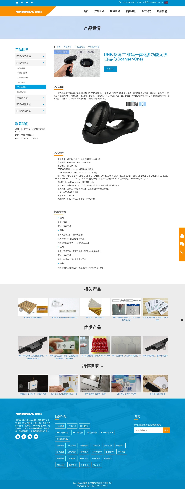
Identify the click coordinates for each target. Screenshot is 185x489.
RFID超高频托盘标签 (33, 317)
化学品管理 (97, 452)
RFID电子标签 (23, 56)
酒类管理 (84, 452)
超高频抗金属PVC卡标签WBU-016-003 (157, 318)
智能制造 (60, 445)
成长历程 (61, 464)
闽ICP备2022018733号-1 (97, 485)
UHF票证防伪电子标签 (126, 393)
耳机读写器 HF (22, 73)
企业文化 (84, 464)
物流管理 (72, 445)
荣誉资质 (73, 464)
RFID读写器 (22, 62)
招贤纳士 (96, 464)
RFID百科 (84, 426)
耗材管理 (110, 452)
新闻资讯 (131, 11)
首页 (86, 11)
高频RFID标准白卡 (157, 393)
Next (164, 310)
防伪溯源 (60, 452)
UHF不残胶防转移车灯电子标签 (64, 317)
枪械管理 (60, 458)
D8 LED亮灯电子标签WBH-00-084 (95, 355)
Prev (21, 310)
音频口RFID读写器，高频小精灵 (33, 393)
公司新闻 (60, 426)
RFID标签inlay (23, 110)
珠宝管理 (72, 452)
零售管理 (96, 445)
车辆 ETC (120, 445)
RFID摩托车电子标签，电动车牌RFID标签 (126, 318)
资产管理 (108, 445)
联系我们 (162, 11)
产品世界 (99, 11)
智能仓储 (84, 445)
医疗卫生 (84, 458)
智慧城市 (96, 458)
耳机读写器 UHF (22, 77)
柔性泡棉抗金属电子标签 (95, 393)
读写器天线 (22, 97)
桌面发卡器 (21, 82)
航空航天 (108, 458)
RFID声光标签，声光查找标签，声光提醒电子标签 (33, 357)
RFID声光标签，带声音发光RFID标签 (157, 357)
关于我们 (146, 11)
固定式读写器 (21, 92)
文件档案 (122, 452)
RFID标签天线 (23, 104)
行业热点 (72, 426)
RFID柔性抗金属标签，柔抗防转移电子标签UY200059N (64, 357)
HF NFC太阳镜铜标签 (95, 317)
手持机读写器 (21, 87)
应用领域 (115, 11)
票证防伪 (72, 458)
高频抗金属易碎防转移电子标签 (64, 393)
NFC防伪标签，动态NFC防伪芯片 (126, 355)
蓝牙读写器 (21, 68)
